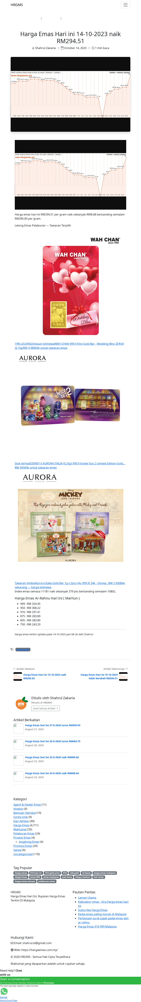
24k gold (74, 872)
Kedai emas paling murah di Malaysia (102, 914)
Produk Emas (22, 837)
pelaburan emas (46, 881)
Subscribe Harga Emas (92, 910)
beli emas (99, 877)
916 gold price (52, 872)
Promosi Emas (22, 846)
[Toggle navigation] (125, 4)
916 (65, 872)
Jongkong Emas (29, 842)
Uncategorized (23, 854)
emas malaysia (51, 877)
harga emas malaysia (105, 872)
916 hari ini (36, 872)
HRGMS (17, 4)
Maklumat (20, 829)
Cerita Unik (20, 817)
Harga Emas (51, 18)
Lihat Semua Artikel (44, 708)
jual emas (67, 877)
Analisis (18, 809)
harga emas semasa (25, 881)
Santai (17, 850)
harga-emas (23, 649)
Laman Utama (30, 18)
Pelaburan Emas (24, 833)
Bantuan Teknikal (24, 813)
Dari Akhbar (21, 821)
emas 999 (35, 877)
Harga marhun (82, 877)
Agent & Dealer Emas (27, 804)
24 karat (86, 872)
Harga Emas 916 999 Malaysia (97, 926)
